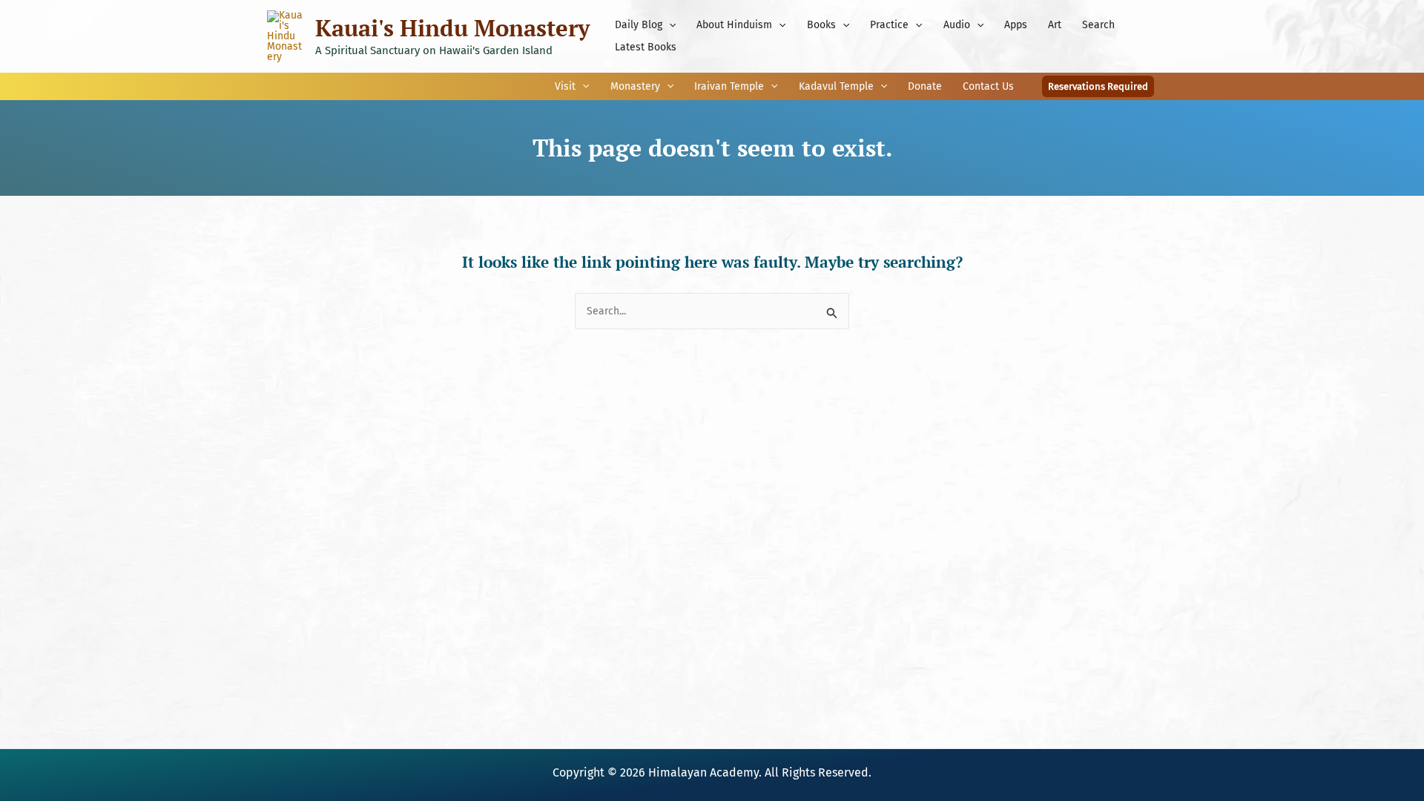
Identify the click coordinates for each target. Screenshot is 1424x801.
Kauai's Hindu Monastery (452, 28)
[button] (669, 25)
